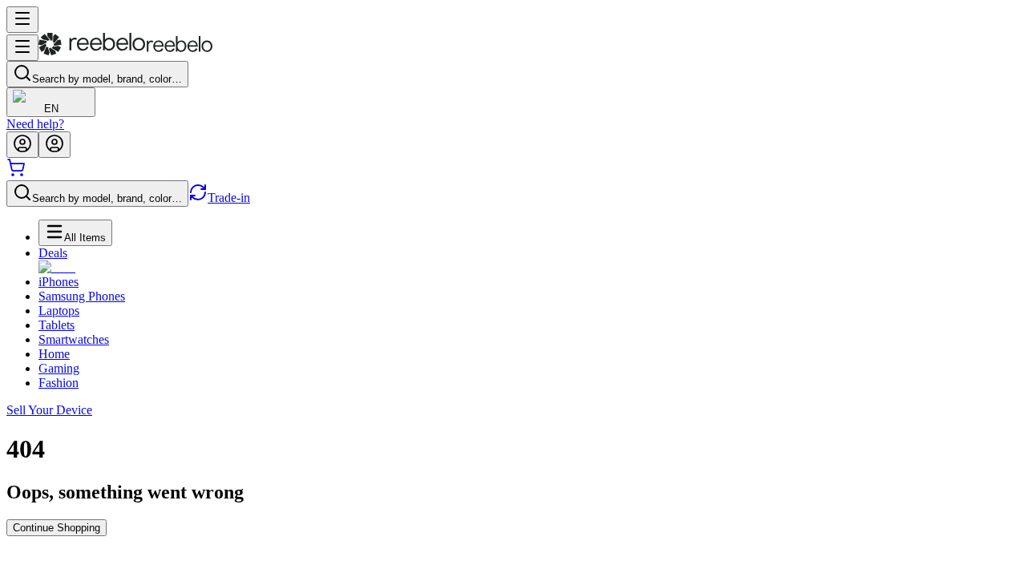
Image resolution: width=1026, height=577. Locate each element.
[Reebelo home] (125, 52)
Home (54, 354)
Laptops (58, 310)
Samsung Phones (81, 296)
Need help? (35, 124)
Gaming (58, 368)
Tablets (56, 325)
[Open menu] (22, 19)
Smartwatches (73, 339)
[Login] (22, 144)
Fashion (58, 382)
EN (51, 109)
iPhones (58, 281)
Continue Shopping (56, 528)
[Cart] (16, 173)
